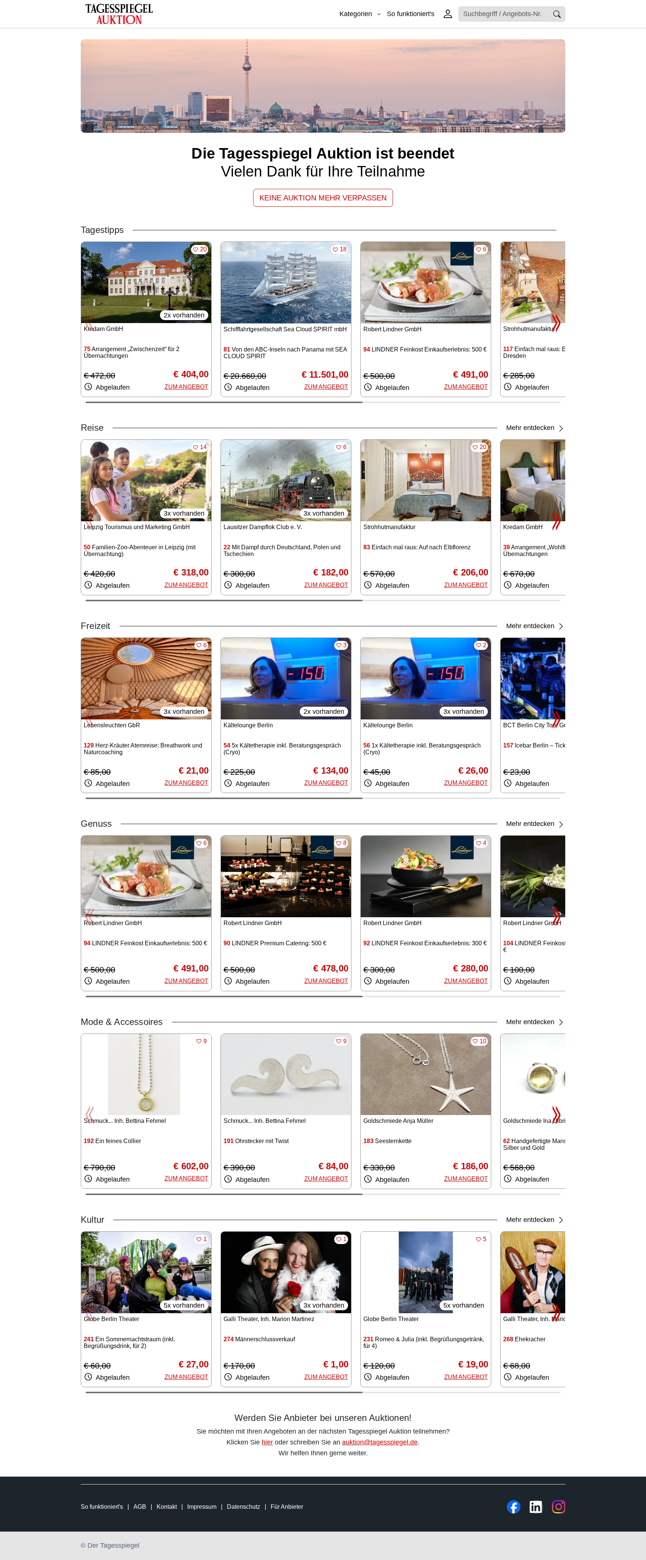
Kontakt (167, 1507)
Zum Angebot (186, 387)
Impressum (201, 1507)
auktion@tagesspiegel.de (380, 1442)
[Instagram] (558, 1507)
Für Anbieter (287, 1507)
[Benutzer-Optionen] (447, 13)
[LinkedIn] (536, 1507)
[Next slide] (556, 323)
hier (267, 1442)
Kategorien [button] (356, 14)
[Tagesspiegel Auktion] (119, 13)
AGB (139, 1507)
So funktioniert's (410, 14)
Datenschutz (243, 1507)
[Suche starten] (557, 14)
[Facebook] (513, 1507)
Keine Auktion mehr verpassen (323, 198)
